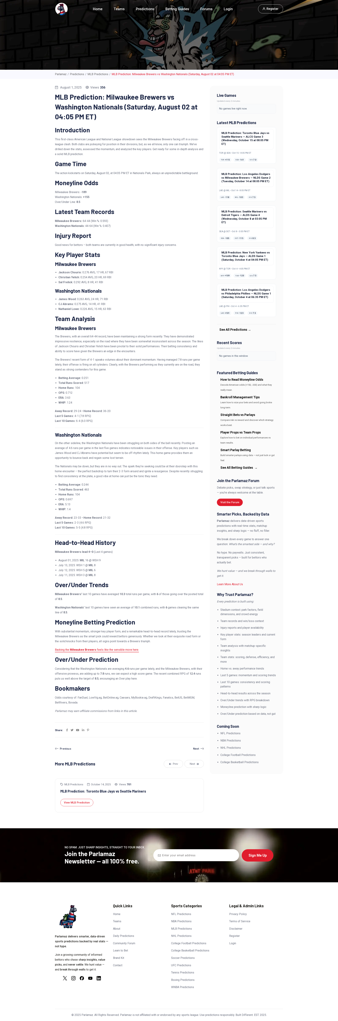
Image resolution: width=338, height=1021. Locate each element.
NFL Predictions (181, 914)
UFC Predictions (181, 965)
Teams (119, 9)
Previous (65, 748)
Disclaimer (235, 928)
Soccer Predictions (183, 958)
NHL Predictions (181, 936)
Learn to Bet (120, 950)
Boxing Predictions (183, 980)
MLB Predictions (73, 784)
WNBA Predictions (182, 987)
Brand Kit (118, 958)
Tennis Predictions (182, 972)
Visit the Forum (229, 502)
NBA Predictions (181, 921)
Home (97, 9)
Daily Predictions (123, 936)
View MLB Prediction (77, 802)
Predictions (145, 9)
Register (234, 936)
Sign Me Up (258, 855)
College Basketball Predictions (190, 950)
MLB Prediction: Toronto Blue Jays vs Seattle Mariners (103, 791)
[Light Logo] (61, 9)
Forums (206, 9)
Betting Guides (177, 9)
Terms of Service (239, 921)
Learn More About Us (230, 584)
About (116, 928)
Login (228, 9)
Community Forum (124, 943)
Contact (117, 965)
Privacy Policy (238, 914)
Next (196, 748)
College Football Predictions (188, 943)
